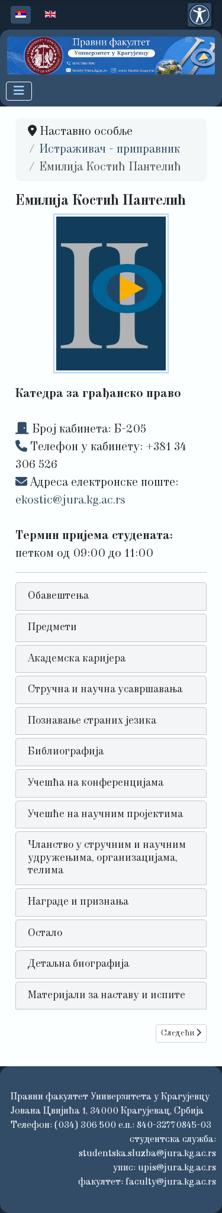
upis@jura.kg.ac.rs (177, 1168)
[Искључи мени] (19, 91)
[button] (111, 596)
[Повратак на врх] (199, 1188)
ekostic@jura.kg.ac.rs (70, 501)
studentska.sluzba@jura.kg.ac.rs (147, 1154)
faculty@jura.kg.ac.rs (171, 1182)
